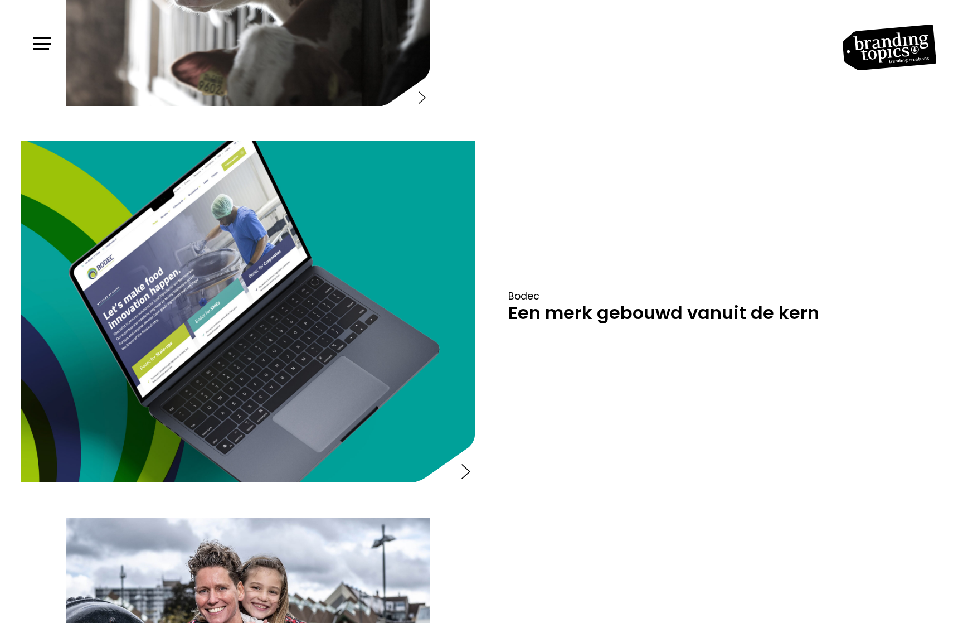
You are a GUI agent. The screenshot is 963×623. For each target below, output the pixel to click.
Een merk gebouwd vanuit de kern (663, 312)
